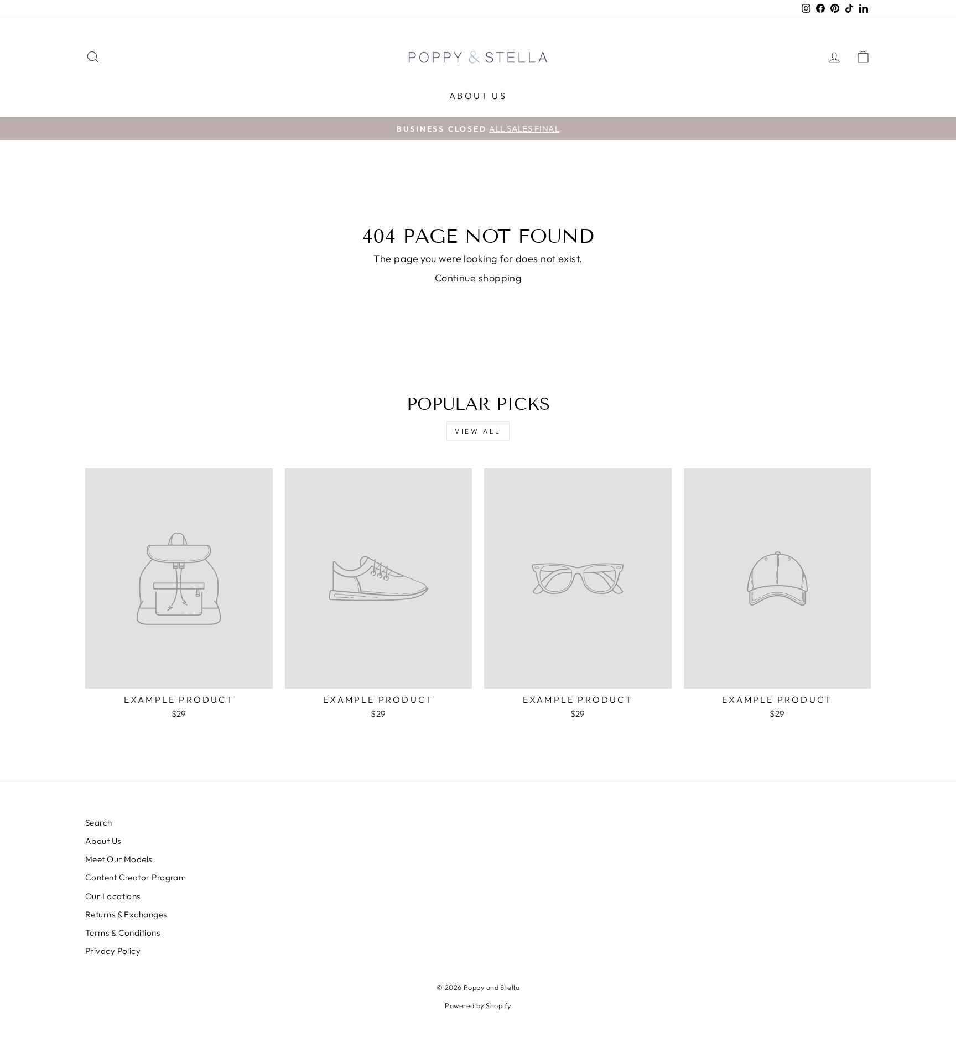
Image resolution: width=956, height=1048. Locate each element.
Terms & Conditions (122, 932)
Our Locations (113, 896)
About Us (478, 95)
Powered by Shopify (478, 1005)
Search (98, 822)
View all (478, 431)
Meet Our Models (118, 859)
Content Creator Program (135, 877)
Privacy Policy (113, 951)
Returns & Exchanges (126, 914)
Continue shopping (478, 278)
